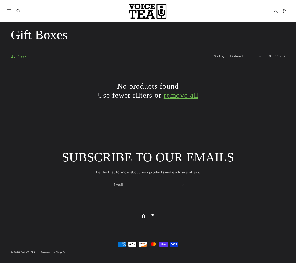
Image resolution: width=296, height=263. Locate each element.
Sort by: (219, 56)
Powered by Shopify (53, 252)
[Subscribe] (182, 185)
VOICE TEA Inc (30, 252)
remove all (181, 95)
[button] (9, 11)
